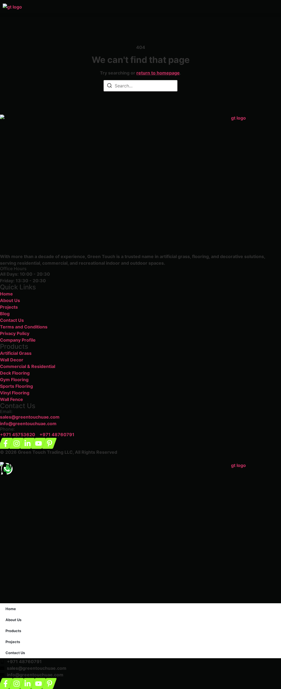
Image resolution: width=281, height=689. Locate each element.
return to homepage (158, 73)
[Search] (109, 86)
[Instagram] (16, 443)
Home (10, 609)
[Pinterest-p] (49, 443)
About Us (13, 620)
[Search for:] (140, 86)
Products (13, 631)
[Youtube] (38, 443)
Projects (12, 642)
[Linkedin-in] (27, 443)
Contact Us (15, 653)
